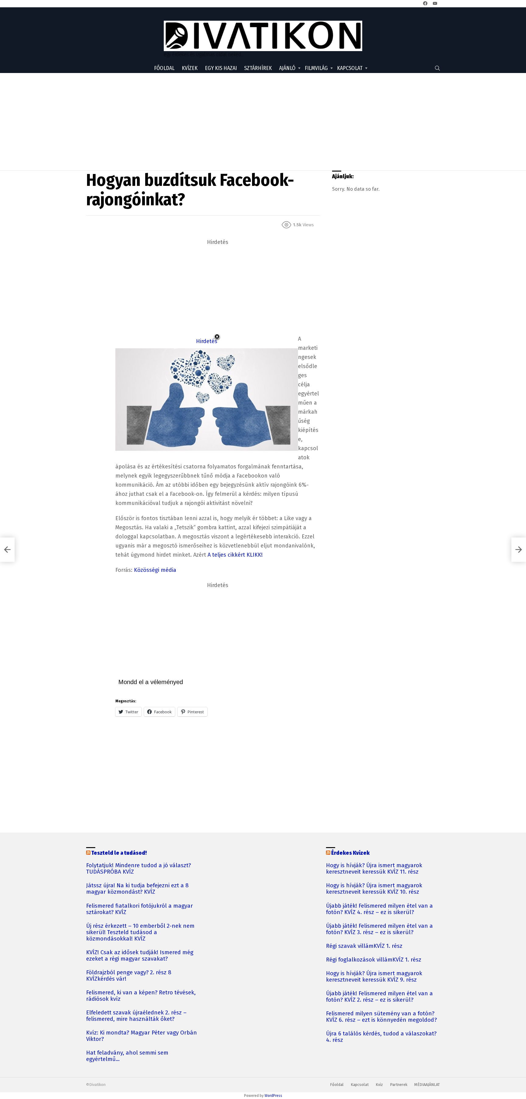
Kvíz (379, 1084)
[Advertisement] (263, 121)
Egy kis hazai (221, 68)
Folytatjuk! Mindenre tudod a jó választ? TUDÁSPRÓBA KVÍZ (138, 868)
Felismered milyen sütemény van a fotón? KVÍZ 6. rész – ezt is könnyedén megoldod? (381, 1016)
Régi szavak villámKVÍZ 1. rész (364, 946)
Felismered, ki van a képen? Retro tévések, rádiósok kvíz (141, 995)
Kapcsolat (350, 68)
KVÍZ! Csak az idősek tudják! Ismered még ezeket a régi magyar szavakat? (139, 955)
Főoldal (164, 68)
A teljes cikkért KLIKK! (235, 554)
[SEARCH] (437, 68)
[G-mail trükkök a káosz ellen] (7, 549)
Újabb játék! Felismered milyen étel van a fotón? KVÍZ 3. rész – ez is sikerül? (379, 929)
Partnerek (398, 1084)
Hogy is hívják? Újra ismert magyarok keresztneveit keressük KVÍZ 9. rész (374, 976)
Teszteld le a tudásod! (119, 853)
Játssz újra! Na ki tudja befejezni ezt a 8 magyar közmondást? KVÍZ (137, 888)
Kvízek (190, 68)
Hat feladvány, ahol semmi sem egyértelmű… (127, 1056)
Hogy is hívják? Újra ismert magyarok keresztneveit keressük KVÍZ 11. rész (374, 868)
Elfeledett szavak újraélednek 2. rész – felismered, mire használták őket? (136, 1016)
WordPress (273, 1096)
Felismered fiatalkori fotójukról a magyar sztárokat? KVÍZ (139, 909)
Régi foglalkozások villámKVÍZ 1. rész (373, 960)
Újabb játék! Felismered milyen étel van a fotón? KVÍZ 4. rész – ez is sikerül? (379, 909)
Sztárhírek (258, 68)
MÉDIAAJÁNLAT (427, 1084)
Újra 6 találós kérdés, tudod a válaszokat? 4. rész (381, 1037)
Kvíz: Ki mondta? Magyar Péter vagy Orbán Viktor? (141, 1036)
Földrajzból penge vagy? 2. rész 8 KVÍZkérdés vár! (128, 975)
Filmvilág (316, 68)
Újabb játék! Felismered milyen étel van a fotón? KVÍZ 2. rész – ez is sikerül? (379, 996)
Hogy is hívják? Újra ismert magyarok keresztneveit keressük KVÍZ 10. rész (374, 888)
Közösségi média (155, 570)
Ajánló (287, 68)
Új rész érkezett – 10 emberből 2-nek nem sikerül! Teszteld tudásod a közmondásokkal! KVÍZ (140, 932)
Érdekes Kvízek (350, 853)
